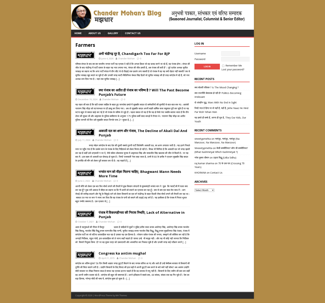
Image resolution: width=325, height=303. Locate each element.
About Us (95, 33)
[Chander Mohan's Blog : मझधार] (158, 27)
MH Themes (121, 295)
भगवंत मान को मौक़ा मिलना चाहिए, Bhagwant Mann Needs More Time (140, 173)
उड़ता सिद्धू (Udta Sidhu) (224, 157)
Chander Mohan (126, 58)
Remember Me (233, 65)
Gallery (113, 33)
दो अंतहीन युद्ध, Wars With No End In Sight (215, 102)
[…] (118, 78)
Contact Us (132, 33)
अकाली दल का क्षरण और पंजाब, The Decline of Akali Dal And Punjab (143, 132)
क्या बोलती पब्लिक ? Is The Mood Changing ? (216, 87)
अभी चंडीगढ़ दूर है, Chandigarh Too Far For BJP (134, 53)
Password (199, 59)
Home (78, 33)
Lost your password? (232, 69)
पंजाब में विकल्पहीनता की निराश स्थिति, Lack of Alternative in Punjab (142, 214)
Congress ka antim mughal (122, 253)
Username (200, 53)
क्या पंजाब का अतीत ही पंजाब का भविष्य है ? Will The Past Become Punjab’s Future (144, 92)
